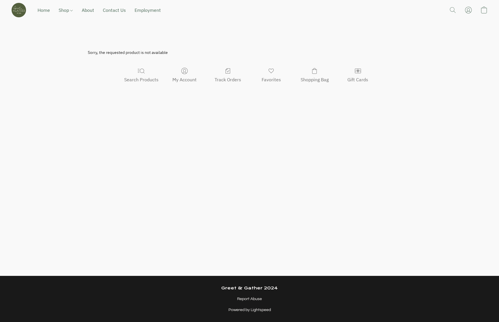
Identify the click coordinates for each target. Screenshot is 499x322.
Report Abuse (249, 299)
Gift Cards (357, 79)
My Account (184, 79)
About (88, 10)
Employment (148, 10)
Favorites (271, 79)
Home (44, 10)
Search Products (141, 79)
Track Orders (228, 79)
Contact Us (114, 10)
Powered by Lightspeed (249, 310)
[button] (19, 10)
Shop (64, 10)
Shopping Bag (315, 79)
